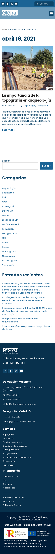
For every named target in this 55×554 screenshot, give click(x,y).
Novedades (8, 256)
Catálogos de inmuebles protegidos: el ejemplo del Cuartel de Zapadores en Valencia (23, 300)
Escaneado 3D (10, 219)
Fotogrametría (10, 233)
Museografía (9, 251)
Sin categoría (9, 260)
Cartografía (8, 206)
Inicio (4, 29)
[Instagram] (11, 4)
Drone (5, 215)
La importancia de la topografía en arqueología (26, 98)
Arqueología (29, 105)
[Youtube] (16, 4)
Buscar (6, 160)
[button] (51, 13)
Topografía (42, 105)
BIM (4, 197)
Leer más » (8, 129)
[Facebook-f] (7, 4)
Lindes (5, 246)
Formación (8, 228)
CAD (4, 201)
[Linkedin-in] (3, 4)
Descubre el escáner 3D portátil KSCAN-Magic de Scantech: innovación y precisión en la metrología (27, 311)
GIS (4, 237)
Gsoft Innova (43, 525)
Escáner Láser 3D (11, 224)
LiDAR (5, 242)
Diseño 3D (7, 210)
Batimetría (8, 192)
